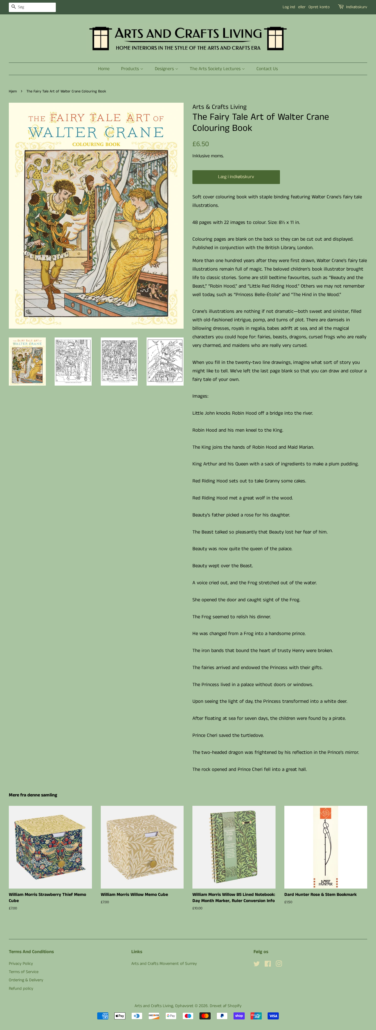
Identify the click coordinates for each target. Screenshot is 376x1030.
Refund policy (21, 989)
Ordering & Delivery (26, 980)
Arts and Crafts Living (154, 1006)
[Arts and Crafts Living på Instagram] (279, 965)
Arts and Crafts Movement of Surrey (164, 964)
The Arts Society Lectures (216, 68)
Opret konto (319, 7)
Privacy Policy (21, 964)
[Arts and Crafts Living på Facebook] (267, 965)
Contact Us (267, 68)
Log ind (289, 7)
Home (104, 68)
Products (130, 68)
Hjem (13, 91)
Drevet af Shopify (225, 1006)
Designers (165, 68)
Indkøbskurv (356, 7)
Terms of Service (23, 972)
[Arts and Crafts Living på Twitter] (257, 965)
